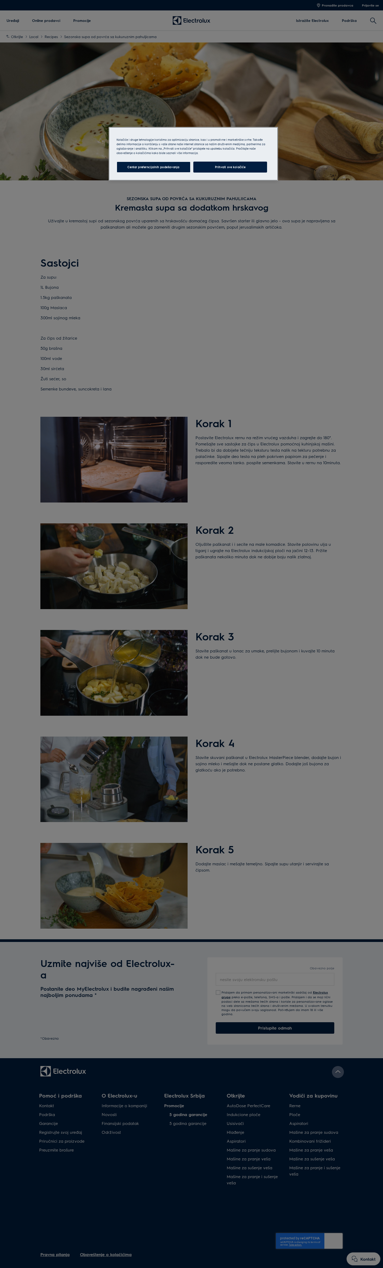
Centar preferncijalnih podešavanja (153, 167)
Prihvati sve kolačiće (230, 167)
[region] (193, 154)
